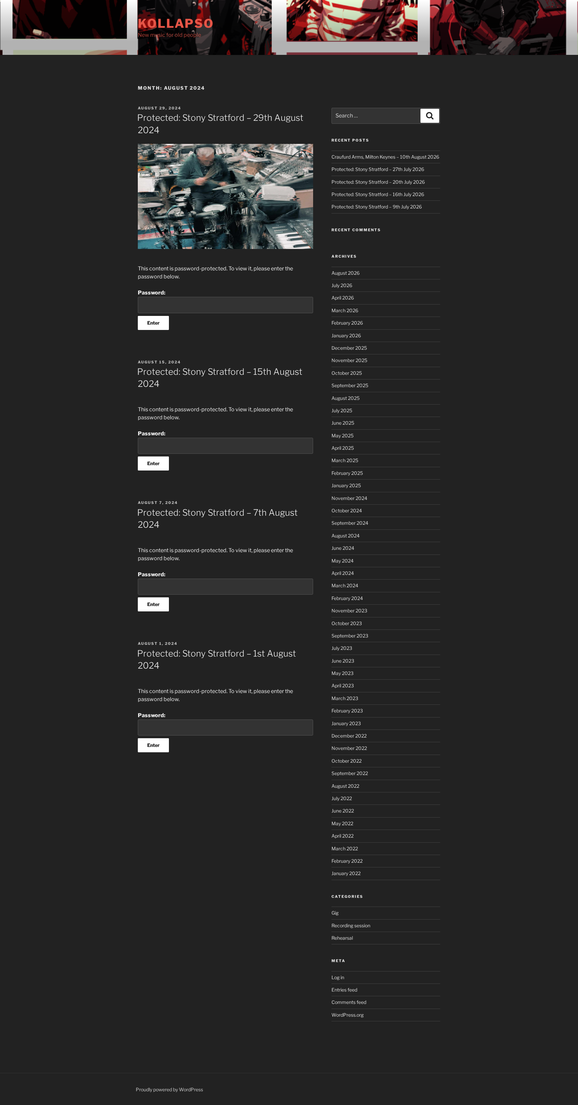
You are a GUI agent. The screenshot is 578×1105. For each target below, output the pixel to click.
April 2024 (342, 573)
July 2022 (341, 798)
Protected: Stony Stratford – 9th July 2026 (376, 206)
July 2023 (341, 648)
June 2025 (342, 423)
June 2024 (342, 548)
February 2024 (347, 598)
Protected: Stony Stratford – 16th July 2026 (377, 194)
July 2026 (341, 285)
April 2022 (342, 836)
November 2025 (349, 360)
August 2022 (345, 786)
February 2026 (347, 323)
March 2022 (344, 848)
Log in (337, 977)
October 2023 (346, 623)
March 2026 (344, 310)
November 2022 (349, 748)
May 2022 (342, 823)
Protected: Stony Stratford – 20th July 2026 (378, 182)
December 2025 (349, 348)
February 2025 (347, 473)
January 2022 (346, 873)
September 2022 (349, 773)
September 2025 (349, 385)
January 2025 (346, 485)
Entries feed (344, 990)
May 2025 (342, 435)
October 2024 (346, 510)
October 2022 (346, 761)
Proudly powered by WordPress (169, 1089)
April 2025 (342, 448)
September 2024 (349, 523)
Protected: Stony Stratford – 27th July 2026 (377, 169)
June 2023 (342, 661)
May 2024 (342, 561)
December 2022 (349, 736)
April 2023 (342, 685)
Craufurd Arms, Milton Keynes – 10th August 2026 (385, 157)
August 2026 (345, 273)
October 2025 (346, 373)
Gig (335, 913)
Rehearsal (342, 938)
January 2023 (346, 723)
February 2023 (347, 710)
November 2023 (349, 610)
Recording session (350, 925)
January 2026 (346, 335)
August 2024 (345, 535)
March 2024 (344, 585)
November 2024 (349, 498)
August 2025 (345, 398)
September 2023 (349, 636)
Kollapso (176, 23)
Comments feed (348, 1002)
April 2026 (342, 298)
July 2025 (341, 410)
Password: (151, 292)
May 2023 (342, 673)
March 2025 (344, 460)
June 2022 (342, 811)
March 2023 (344, 698)
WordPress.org (347, 1015)
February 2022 (347, 861)
